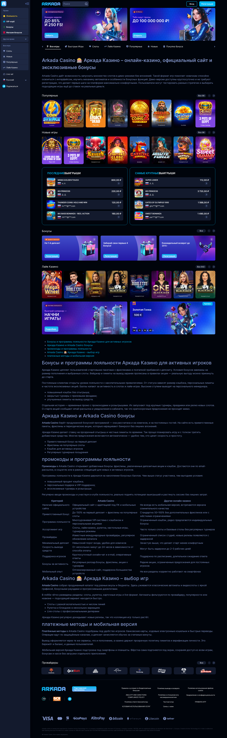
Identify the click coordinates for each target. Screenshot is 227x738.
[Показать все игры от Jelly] (95, 670)
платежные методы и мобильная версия (70, 355)
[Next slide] (213, 46)
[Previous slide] (44, 46)
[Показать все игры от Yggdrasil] (51, 670)
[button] (118, 36)
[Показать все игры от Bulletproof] (118, 670)
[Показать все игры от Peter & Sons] (184, 670)
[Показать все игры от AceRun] (73, 670)
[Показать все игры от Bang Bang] (206, 670)
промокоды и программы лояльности (69, 348)
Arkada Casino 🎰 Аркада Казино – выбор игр (73, 352)
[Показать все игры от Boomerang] (140, 670)
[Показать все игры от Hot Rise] (162, 670)
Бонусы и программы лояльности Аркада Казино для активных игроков (89, 341)
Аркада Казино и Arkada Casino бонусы (70, 345)
